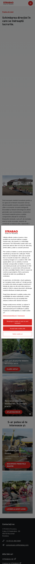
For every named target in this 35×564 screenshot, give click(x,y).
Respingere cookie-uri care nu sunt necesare (17, 322)
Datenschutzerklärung (10, 315)
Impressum (21, 315)
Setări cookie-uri (18, 334)
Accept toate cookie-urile (17, 328)
